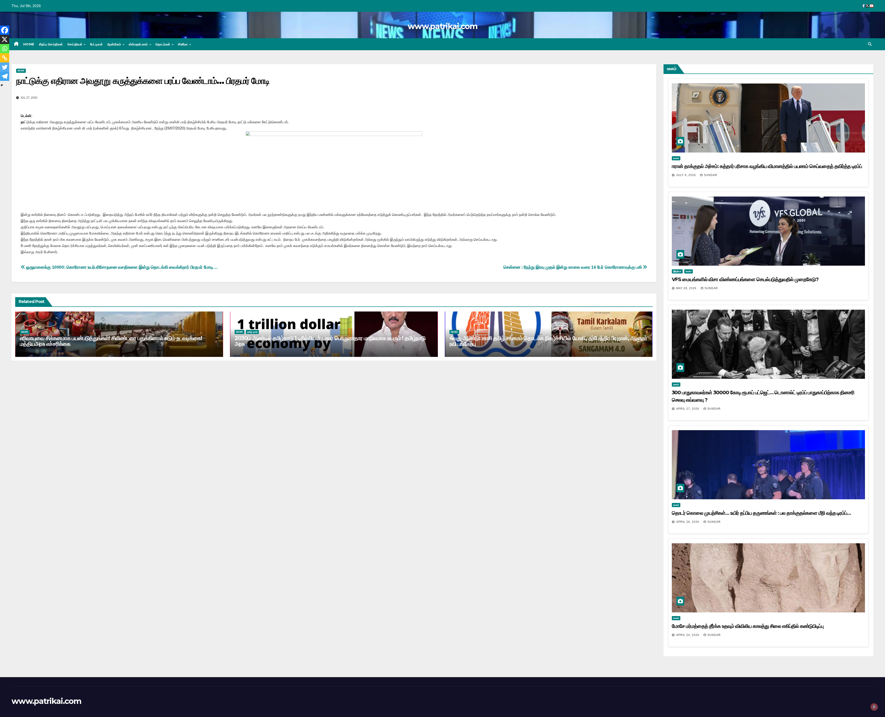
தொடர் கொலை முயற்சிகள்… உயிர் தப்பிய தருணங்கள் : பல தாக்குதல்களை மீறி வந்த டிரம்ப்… (761, 513)
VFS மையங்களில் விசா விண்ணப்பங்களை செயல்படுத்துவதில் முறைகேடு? (745, 279)
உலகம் (676, 158)
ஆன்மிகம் (114, 44)
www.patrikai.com (442, 26)
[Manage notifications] (874, 707)
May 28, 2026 (686, 288)
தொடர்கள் (163, 44)
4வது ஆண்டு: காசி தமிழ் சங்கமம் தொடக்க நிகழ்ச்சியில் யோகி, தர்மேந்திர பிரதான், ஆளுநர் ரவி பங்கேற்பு (548, 341)
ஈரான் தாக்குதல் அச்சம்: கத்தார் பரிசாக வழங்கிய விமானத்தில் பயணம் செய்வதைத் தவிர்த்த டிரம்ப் (767, 166)
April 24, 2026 (688, 635)
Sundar (710, 175)
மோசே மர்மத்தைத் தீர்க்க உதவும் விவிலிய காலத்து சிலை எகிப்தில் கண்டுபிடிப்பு (747, 626)
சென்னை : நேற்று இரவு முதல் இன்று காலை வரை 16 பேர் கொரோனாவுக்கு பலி (573, 267)
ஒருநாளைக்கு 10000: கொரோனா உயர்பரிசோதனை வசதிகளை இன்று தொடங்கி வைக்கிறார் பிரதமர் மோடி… (121, 267)
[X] (4, 39)
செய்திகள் (75, 44)
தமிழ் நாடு (252, 332)
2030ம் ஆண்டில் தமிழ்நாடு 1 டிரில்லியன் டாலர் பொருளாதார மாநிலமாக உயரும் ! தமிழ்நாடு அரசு (330, 341)
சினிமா (183, 44)
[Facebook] (4, 30)
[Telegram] (4, 76)
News (21, 70)
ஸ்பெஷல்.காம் (139, 44)
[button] (870, 44)
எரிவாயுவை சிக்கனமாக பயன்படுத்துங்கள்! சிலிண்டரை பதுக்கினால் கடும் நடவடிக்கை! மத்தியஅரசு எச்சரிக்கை (111, 341)
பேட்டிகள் (96, 44)
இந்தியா (677, 271)
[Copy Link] (4, 57)
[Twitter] (4, 67)
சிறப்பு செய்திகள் (51, 44)
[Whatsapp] (4, 48)
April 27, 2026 (688, 408)
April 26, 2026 (688, 521)
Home (28, 44)
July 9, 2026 (686, 175)
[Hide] (2, 85)
